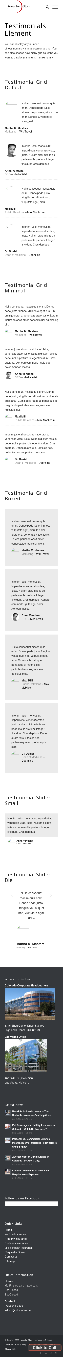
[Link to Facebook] (40, 1352)
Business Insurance (16, 1243)
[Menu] (53, 7)
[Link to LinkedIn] (45, 1352)
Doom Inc (34, 255)
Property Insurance (16, 1239)
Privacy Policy (20, 1344)
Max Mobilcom (36, 212)
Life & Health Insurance (19, 1248)
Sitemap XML (10, 1349)
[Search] (46, 7)
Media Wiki (20, 174)
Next (51, 895)
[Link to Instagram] (50, 1352)
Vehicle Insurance (15, 1234)
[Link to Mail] (55, 1352)
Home (8, 1230)
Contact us (11, 1256)
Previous (12, 895)
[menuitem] (46, 7)
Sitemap (10, 1261)
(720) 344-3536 (14, 1306)
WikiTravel (25, 131)
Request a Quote (15, 1252)
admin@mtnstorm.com (18, 1310)
